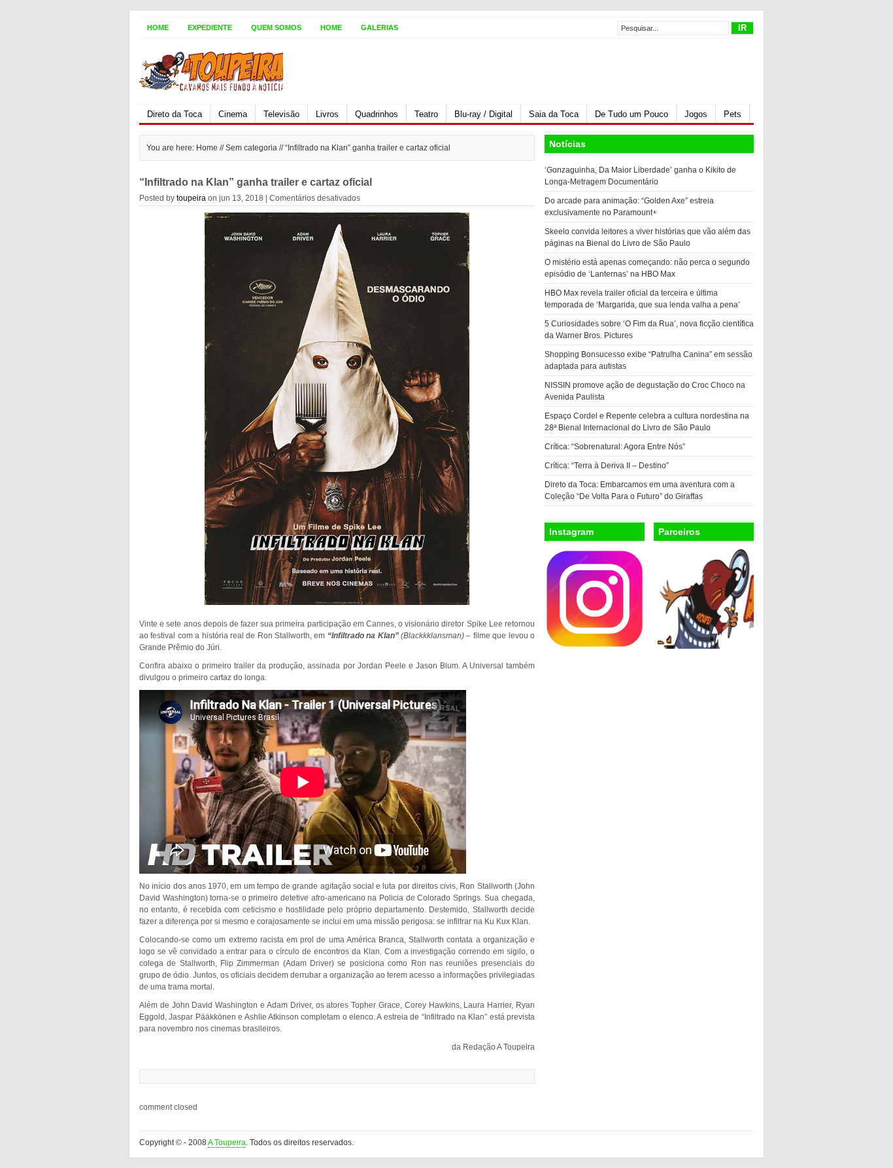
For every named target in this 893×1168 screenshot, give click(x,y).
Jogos (695, 114)
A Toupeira (227, 1142)
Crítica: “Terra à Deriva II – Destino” (607, 465)
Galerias (379, 27)
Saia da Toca (554, 114)
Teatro (426, 114)
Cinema (232, 114)
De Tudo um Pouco (631, 114)
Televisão (281, 114)
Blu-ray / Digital (483, 114)
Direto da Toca (174, 114)
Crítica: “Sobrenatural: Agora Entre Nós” (615, 446)
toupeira (191, 198)
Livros (327, 114)
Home (158, 27)
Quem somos (276, 27)
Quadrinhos (376, 114)
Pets (732, 114)
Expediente (210, 27)
